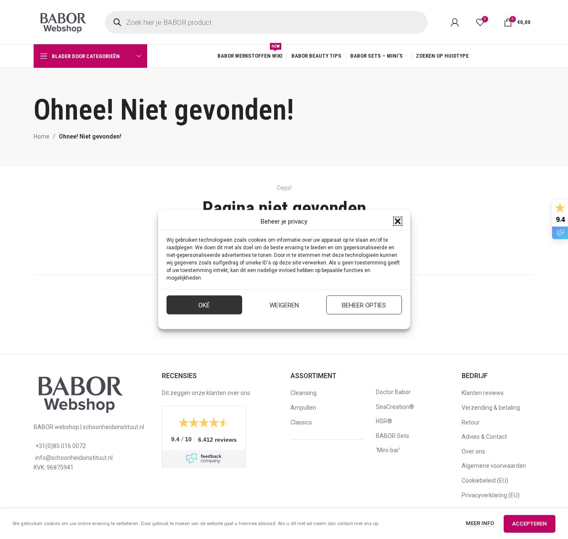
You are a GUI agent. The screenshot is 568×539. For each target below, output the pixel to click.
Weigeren (284, 305)
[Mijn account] (455, 22)
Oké (204, 305)
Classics (301, 422)
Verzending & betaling (491, 407)
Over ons (473, 451)
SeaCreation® (395, 406)
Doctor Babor (393, 392)
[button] (398, 221)
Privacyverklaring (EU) (491, 495)
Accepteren (529, 523)
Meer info (480, 523)
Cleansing (304, 393)
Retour (471, 422)
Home (42, 136)
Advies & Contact (484, 436)
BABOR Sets (392, 435)
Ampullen (303, 407)
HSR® (384, 421)
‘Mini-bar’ (388, 450)
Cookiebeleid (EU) (485, 480)
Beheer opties (364, 305)
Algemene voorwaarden (494, 465)
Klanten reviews (483, 393)
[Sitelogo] (63, 21)
